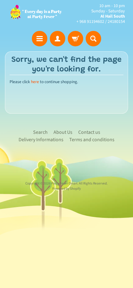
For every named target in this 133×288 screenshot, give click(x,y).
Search (40, 132)
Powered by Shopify (66, 188)
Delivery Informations (41, 139)
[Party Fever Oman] (35, 14)
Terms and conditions (91, 139)
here (35, 82)
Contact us (89, 132)
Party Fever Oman (64, 183)
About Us (63, 132)
